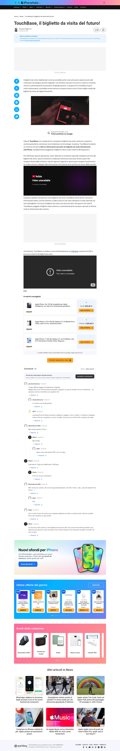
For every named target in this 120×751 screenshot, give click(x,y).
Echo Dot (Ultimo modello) (99, 602)
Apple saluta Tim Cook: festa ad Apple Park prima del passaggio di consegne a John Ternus (90, 699)
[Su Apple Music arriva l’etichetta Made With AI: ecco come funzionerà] (60, 717)
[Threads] (95, 747)
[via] (25, 291)
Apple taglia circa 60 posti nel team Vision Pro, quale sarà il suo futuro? (90, 731)
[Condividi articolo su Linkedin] (16, 95)
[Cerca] (18, 2)
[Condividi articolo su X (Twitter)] (16, 88)
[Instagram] (92, 747)
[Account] (104, 3)
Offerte (83, 7)
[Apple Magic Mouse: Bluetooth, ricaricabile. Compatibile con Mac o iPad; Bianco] (83, 595)
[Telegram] (98, 747)
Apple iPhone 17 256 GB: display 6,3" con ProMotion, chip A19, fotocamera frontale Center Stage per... (54, 340)
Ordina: (83, 369)
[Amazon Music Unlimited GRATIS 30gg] (23, 595)
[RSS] (104, 747)
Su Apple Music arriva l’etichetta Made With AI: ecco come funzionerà (60, 731)
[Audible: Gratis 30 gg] (38, 595)
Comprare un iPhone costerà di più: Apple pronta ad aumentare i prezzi (29, 731)
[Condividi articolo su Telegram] (16, 102)
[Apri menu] (40, 3)
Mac (31, 7)
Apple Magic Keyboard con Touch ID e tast (68, 603)
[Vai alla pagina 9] (66, 615)
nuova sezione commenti (32, 40)
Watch (48, 7)
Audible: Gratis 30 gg (38, 602)
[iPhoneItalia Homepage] (29, 2)
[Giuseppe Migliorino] (16, 30)
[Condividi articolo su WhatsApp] (16, 109)
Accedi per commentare (85, 376)
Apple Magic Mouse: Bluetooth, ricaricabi (83, 603)
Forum (69, 7)
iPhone (16, 7)
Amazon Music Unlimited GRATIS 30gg (23, 603)
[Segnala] (37, 395)
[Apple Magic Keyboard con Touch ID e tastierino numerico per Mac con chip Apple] (68, 595)
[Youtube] (89, 747)
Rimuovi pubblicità (60, 72)
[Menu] (15, 2)
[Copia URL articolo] (16, 116)
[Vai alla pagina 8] (65, 615)
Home (16, 16)
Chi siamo (78, 745)
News (21, 16)
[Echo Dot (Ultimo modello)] (99, 595)
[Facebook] (83, 747)
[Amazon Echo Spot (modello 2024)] (53, 595)
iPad (24, 7)
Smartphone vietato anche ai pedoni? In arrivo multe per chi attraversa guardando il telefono (60, 699)
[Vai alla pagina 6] (61, 615)
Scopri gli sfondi (27, 564)
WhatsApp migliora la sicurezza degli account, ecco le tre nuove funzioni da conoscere (29, 699)
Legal (91, 745)
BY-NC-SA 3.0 (45, 747)
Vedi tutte (96, 585)
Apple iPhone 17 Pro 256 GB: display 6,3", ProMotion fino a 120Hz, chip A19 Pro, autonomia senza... (55, 322)
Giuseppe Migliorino (25, 29)
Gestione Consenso (56, 747)
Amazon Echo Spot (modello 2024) (53, 602)
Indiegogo (74, 251)
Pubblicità (103, 745)
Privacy (96, 745)
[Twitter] (86, 747)
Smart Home (59, 7)
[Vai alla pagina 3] (56, 615)
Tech (76, 7)
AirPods (39, 7)
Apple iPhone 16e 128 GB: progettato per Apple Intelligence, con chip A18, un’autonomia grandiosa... (53, 305)
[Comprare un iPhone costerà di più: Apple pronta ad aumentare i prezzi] (29, 717)
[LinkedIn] (101, 747)
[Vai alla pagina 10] (68, 615)
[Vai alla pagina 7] (63, 615)
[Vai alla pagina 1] (52, 615)
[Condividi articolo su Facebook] (16, 81)
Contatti (85, 745)
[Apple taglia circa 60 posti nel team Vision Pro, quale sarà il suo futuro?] (91, 717)
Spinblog (39, 745)
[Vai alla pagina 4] (58, 615)
